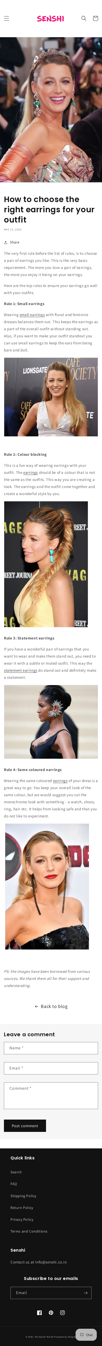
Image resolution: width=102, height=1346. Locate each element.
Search (16, 1172)
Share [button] (15, 242)
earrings (30, 472)
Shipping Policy (23, 1195)
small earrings (32, 314)
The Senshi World (44, 1336)
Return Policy (21, 1207)
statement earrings (20, 670)
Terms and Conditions (29, 1231)
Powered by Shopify (65, 1336)
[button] (6, 18)
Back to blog (54, 1006)
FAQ (13, 1183)
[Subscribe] (85, 1293)
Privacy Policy (21, 1219)
